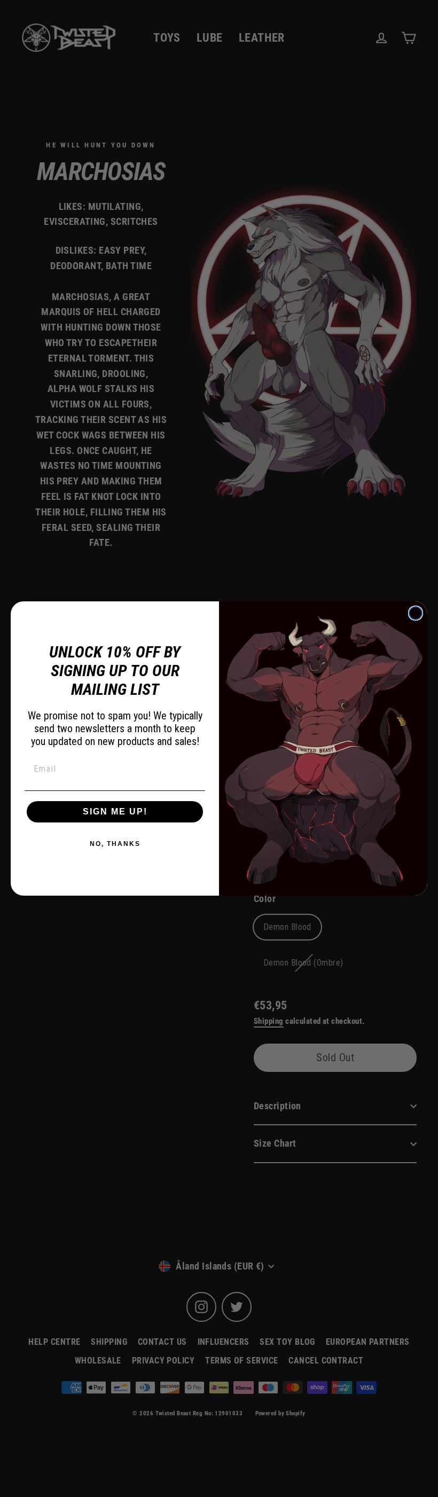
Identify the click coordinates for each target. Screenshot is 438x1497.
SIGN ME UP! (115, 811)
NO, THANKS (115, 844)
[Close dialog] (415, 613)
